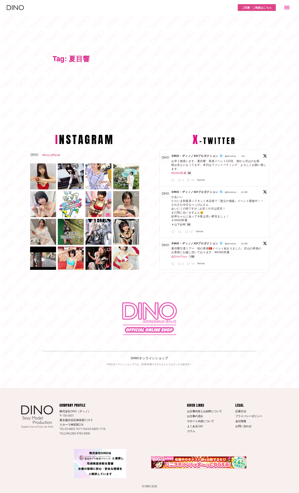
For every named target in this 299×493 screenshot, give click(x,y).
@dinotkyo (230, 156)
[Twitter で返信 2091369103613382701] (173, 181)
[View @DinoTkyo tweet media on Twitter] (189, 173)
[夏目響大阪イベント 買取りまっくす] (71, 260)
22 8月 (244, 192)
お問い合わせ (243, 426)
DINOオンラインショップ (149, 358)
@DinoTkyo (179, 256)
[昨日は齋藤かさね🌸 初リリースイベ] (43, 204)
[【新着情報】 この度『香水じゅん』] (71, 204)
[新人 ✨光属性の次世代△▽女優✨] (98, 176)
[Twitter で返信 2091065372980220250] (173, 264)
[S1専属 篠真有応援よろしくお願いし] (43, 176)
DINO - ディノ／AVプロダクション (195, 156)
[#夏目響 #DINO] (71, 176)
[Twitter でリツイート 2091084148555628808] (180, 232)
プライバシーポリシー (248, 416)
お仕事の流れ (195, 416)
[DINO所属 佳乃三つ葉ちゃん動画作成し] (43, 260)
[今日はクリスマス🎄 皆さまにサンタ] (126, 260)
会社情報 (240, 421)
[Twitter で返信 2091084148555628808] (173, 232)
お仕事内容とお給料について (204, 411)
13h (243, 156)
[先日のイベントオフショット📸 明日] (126, 232)
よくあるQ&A (195, 426)
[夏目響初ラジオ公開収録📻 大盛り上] (43, 232)
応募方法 (240, 411)
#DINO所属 (178, 173)
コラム (191, 431)
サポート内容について (200, 421)
